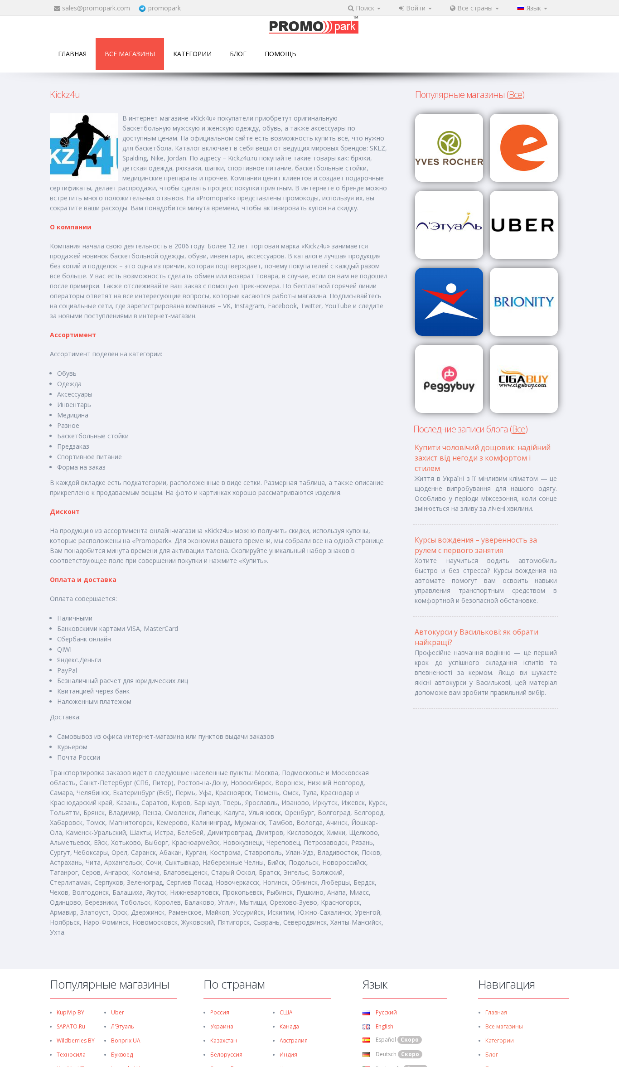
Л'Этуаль (122, 1026)
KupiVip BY (70, 1012)
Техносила (71, 1054)
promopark (164, 8)
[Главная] (313, 25)
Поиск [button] (365, 8)
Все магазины (130, 53)
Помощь (280, 53)
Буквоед (122, 1054)
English (383, 1026)
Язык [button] (535, 8)
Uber (117, 1012)
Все (515, 94)
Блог (238, 53)
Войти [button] (415, 8)
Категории (192, 53)
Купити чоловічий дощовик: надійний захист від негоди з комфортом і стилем (483, 457)
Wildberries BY (76, 1040)
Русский (385, 1012)
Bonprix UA (125, 1040)
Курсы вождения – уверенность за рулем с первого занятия (476, 545)
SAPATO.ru (71, 1026)
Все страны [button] (474, 8)
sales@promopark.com (96, 8)
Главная (72, 53)
